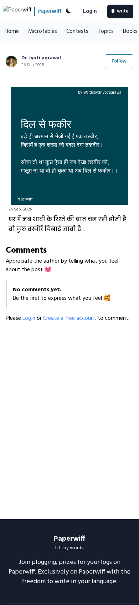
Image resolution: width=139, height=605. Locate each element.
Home (12, 31)
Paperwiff (69, 539)
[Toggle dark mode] (68, 11)
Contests (77, 31)
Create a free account (70, 318)
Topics (106, 31)
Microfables (42, 31)
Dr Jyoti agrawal (41, 58)
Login (90, 11)
